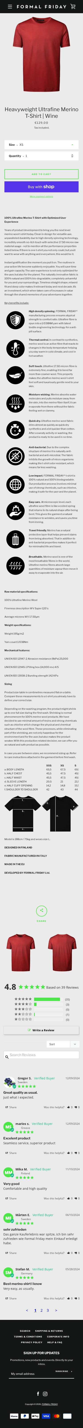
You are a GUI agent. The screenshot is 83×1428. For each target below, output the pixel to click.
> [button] (56, 1310)
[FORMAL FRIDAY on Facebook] (38, 1393)
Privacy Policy (31, 1342)
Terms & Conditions (28, 1336)
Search (25, 1331)
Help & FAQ (54, 1342)
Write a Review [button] (43, 1030)
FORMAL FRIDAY (50, 1404)
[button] (69, 1107)
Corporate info (58, 1336)
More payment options (41, 196)
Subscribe (62, 1371)
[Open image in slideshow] (41, 54)
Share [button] (13, 1107)
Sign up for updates (41, 1353)
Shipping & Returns (49, 1331)
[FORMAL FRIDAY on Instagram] (45, 1393)
